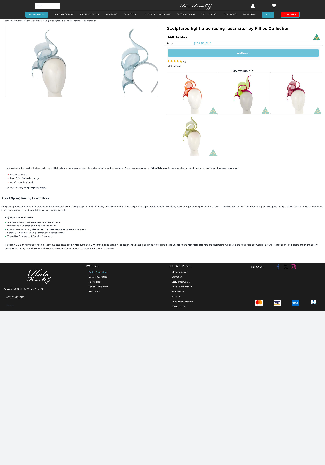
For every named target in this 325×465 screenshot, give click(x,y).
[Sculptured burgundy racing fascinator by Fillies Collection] (296, 74)
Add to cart (243, 53)
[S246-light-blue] (49, 61)
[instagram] (293, 266)
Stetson (71, 229)
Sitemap (9, 305)
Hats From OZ (12, 244)
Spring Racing (17, 21)
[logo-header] (196, 2)
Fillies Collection (159, 168)
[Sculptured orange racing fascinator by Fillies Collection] (192, 74)
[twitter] (285, 266)
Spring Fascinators (34, 21)
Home (6, 21)
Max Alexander (57, 229)
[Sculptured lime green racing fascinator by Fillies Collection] (192, 116)
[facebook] (278, 266)
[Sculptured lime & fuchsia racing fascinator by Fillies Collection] (244, 74)
